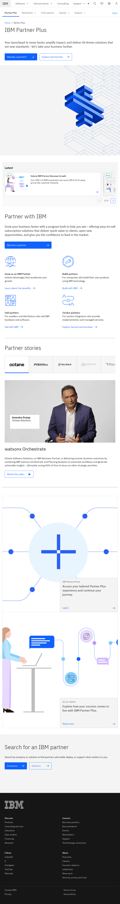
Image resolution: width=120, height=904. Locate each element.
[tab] (17, 364)
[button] (109, 3)
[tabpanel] (60, 431)
